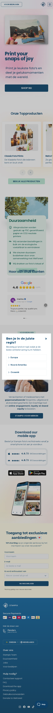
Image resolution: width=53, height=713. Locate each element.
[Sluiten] (45, 339)
